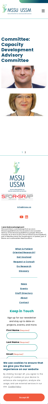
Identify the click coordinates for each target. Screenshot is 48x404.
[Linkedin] (26, 216)
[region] (24, 381)
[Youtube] (21, 216)
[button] (43, 11)
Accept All (24, 397)
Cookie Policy (14, 386)
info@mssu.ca (24, 207)
